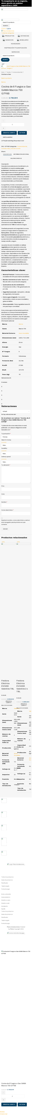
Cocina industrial (17, 72)
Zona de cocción (15, 148)
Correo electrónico (7, 510)
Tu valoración (5, 465)
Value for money (6, 440)
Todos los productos (7, 911)
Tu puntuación (6, 433)
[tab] (7, 154)
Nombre (4, 502)
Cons (3, 494)
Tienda (8, 72)
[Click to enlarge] (5, 66)
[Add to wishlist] (8, 677)
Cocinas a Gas (6, 74)
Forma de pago (5, 923)
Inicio (2, 72)
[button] (8, 702)
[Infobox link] (16, 804)
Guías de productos (7, 914)
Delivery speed (6, 456)
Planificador (4, 917)
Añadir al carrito (9, 132)
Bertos (3, 82)
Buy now (22, 132)
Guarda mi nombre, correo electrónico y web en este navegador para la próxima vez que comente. (15, 522)
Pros (2, 486)
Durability (4, 448)
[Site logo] (14, 13)
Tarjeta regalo (5, 920)
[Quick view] (3, 677)
